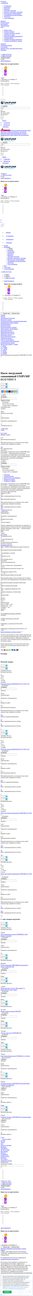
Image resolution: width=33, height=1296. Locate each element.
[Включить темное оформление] (3, 100)
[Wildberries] (5, 75)
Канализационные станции (8, 327)
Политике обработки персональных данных (16, 1287)
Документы (4, 1148)
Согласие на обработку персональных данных (14, 1288)
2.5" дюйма (4, 347)
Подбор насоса (5, 1156)
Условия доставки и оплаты (12, 33)
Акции (3, 1142)
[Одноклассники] (5, 391)
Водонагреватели (6, 324)
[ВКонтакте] (2, 391)
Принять (7, 1292)
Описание (7, 474)
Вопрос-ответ (8, 30)
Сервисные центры (6, 1160)
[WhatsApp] (14, 391)
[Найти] (2, 116)
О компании (7, 6)
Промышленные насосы (8, 343)
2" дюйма (3, 346)
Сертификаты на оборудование (13, 15)
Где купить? (4, 1159)
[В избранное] (4, 384)
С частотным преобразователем (10, 341)
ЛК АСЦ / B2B (5, 1150)
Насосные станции (6, 319)
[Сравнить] (4, 387)
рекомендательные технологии (10, 1259)
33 (1, 724)
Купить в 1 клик (5, 400)
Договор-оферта (8, 38)
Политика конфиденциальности (13, 36)
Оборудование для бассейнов (9, 329)
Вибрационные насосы (7, 332)
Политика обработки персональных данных (13, 1248)
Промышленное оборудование (9, 323)
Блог (2, 1144)
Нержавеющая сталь (6, 545)
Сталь (2, 1105)
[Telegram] (17, 391)
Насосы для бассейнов (7, 339)
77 (1, 906)
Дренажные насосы (6, 338)
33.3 (2, 508)
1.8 (1, 855)
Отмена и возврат (9, 31)
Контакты (3, 1157)
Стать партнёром (9, 18)
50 (1, 719)
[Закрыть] (2, 226)
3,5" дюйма (4, 349)
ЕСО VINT (4, 433)
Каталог (3, 1140)
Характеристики (9, 476)
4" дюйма (3, 350)
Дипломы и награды (10, 10)
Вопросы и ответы (9, 479)
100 (2, 846)
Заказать (3, 1059)
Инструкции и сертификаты (12, 478)
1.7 (1, 916)
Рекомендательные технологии (13, 39)
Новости (3, 1153)
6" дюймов (4, 353)
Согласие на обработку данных (13, 41)
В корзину (3, 396)
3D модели (7, 16)
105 (2, 447)
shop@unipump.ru (6, 61)
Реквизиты (7, 7)
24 (1, 785)
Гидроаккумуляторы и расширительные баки (14, 321)
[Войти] (1, 218)
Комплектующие (5, 326)
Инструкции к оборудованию (12, 13)
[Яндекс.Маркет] (5, 69)
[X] (9, 391)
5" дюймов (4, 352)
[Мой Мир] (7, 391)
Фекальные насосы (6, 335)
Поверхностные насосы (7, 333)
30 (1, 850)
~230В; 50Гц (4, 428)
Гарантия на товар (9, 34)
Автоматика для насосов (8, 318)
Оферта (3, 1250)
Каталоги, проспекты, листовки (13, 12)
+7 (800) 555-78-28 (6, 54)
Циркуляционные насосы (8, 336)
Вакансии (7, 9)
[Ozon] (5, 72)
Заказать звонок (5, 57)
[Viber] (12, 391)
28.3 (2, 911)
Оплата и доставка (6, 1145)
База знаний (4, 1151)
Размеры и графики (9, 481)
